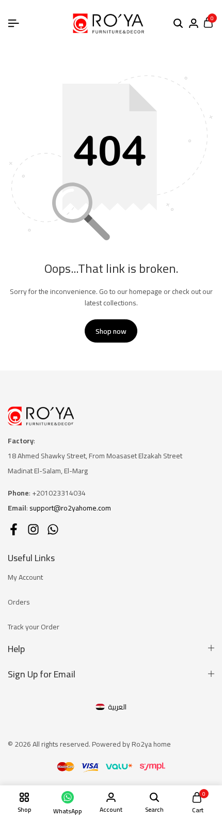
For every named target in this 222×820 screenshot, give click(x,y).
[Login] (193, 23)
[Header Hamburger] (13, 23)
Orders (19, 602)
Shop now (111, 331)
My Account (25, 577)
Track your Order (33, 626)
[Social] (14, 529)
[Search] (178, 23)
